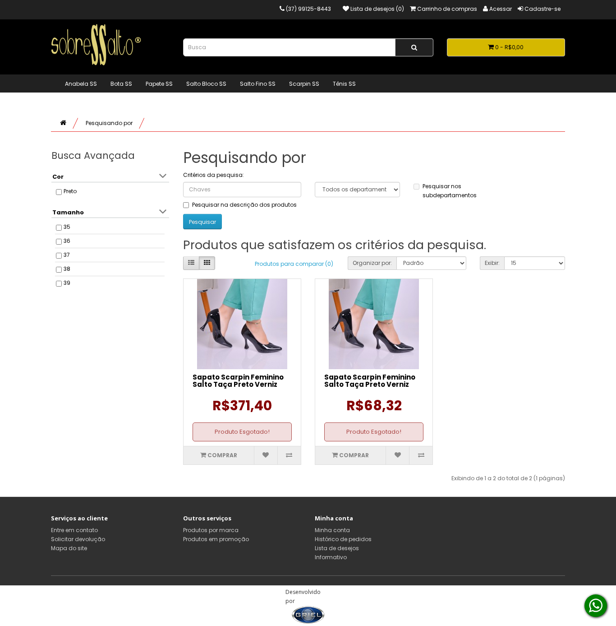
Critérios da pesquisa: (213, 175)
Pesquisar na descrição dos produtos (244, 205)
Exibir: (492, 263)
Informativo (331, 557)
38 (67, 269)
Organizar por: (372, 263)
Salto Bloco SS (206, 84)
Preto (70, 191)
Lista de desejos (337, 548)
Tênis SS (344, 84)
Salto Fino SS (258, 84)
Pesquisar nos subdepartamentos (450, 190)
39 (67, 283)
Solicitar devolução (78, 539)
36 (67, 241)
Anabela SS (81, 84)
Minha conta (332, 530)
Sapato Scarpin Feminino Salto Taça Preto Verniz (238, 381)
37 (67, 255)
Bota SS (121, 84)
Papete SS (159, 84)
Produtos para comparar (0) (294, 264)
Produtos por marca (211, 530)
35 (67, 227)
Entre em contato (74, 530)
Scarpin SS (304, 84)
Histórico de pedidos (343, 539)
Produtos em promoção (216, 539)
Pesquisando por (109, 123)
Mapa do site (69, 548)
